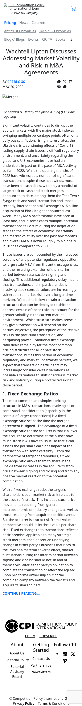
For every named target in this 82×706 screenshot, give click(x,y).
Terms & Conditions (53, 703)
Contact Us (41, 658)
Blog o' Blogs (14, 39)
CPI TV (47, 39)
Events (33, 39)
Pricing (10, 22)
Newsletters (41, 672)
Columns (39, 22)
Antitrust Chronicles (20, 31)
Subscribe (48, 636)
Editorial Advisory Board (17, 671)
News (23, 22)
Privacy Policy (23, 703)
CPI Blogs (16, 81)
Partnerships (41, 665)
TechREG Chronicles (55, 31)
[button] (73, 8)
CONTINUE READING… (21, 593)
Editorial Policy (17, 660)
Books (60, 39)
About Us (17, 653)
